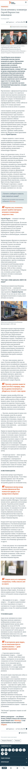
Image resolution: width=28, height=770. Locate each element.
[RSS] (24, 750)
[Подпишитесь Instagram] (20, 750)
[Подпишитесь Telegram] (16, 750)
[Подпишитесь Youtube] (13, 750)
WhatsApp (12, 201)
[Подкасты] (2, 753)
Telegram (4, 724)
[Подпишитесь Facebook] (6, 750)
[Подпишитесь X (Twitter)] (9, 750)
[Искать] (24, 768)
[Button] (10, 22)
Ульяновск (4, 7)
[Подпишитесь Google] (2, 750)
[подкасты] (11, 768)
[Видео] (17, 768)
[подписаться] (6, 753)
